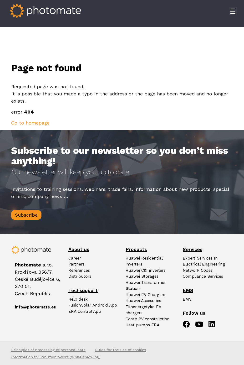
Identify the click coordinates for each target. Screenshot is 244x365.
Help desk (78, 299)
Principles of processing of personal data (48, 350)
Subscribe (26, 215)
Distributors (79, 276)
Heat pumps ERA (142, 325)
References (79, 270)
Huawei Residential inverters (144, 261)
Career (74, 258)
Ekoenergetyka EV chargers (143, 309)
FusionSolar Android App (92, 305)
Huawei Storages (142, 276)
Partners (76, 264)
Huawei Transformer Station (146, 285)
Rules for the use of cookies (120, 350)
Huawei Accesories (143, 300)
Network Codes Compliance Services (203, 273)
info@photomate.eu (17, 307)
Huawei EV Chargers (145, 294)
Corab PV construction (148, 319)
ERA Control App (84, 311)
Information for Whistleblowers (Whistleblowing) (55, 357)
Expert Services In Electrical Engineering (204, 261)
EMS (187, 299)
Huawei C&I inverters (146, 270)
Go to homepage (30, 123)
